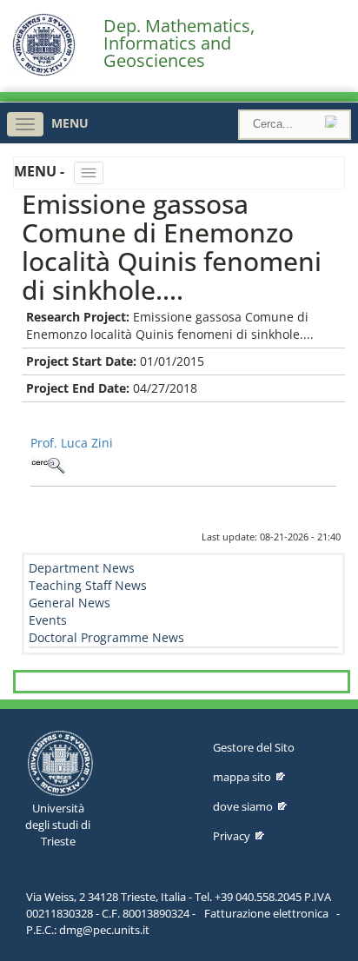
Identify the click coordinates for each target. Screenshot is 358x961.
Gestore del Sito (254, 747)
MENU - (41, 171)
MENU (70, 123)
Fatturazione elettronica (266, 913)
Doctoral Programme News (106, 637)
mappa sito (242, 777)
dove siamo (243, 806)
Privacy (231, 836)
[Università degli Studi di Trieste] (44, 71)
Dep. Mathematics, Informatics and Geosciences (179, 43)
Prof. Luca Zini (71, 442)
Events (48, 620)
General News (69, 602)
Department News (82, 568)
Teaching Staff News (88, 585)
